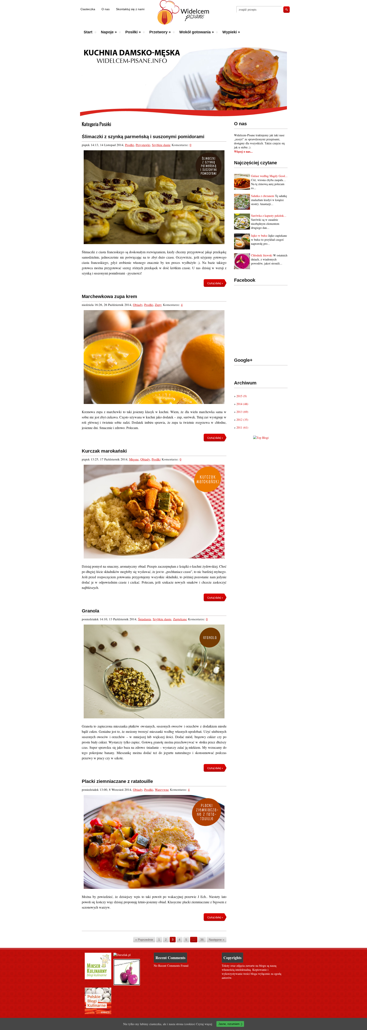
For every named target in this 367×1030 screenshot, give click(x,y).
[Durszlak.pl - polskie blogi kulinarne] (122, 955)
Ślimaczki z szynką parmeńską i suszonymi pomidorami (143, 136)
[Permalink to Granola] (154, 671)
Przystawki (143, 145)
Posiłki (133, 32)
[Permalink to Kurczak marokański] (154, 511)
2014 (242, 404)
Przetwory (160, 32)
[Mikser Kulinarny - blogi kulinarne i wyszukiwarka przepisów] (98, 978)
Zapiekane (180, 619)
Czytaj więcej (204, 1024)
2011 (242, 427)
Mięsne (134, 459)
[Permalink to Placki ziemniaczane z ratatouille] (154, 842)
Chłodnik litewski (261, 255)
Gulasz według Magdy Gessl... (269, 176)
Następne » (216, 939)
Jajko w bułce (259, 236)
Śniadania (144, 619)
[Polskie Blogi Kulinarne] (98, 1013)
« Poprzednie (144, 939)
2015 (241, 396)
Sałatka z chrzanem (262, 196)
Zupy (158, 305)
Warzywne (162, 789)
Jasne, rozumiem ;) (230, 1024)
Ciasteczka (87, 9)
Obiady (138, 305)
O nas (106, 9)
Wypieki (231, 32)
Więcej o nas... (243, 151)
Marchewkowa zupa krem (109, 296)
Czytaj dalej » (215, 283)
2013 (242, 412)
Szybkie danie (161, 145)
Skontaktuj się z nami (130, 9)
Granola (90, 610)
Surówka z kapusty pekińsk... (268, 216)
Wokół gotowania (196, 32)
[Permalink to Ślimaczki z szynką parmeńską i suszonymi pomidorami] (154, 197)
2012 (242, 420)
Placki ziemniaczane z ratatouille (117, 781)
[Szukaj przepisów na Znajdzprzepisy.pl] (261, 438)
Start (88, 32)
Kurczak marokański (104, 451)
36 (202, 939)
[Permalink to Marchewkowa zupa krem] (154, 357)
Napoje (109, 32)
